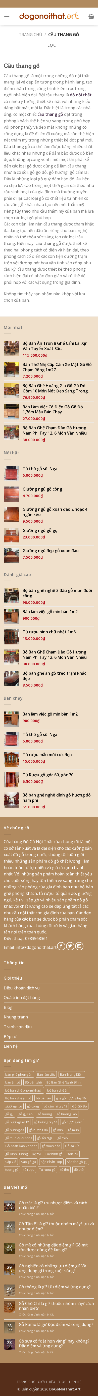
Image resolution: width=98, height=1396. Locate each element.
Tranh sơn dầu (18, 1027)
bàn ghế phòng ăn (18, 1074)
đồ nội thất (81, 95)
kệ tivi (36, 1154)
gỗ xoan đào (51, 1146)
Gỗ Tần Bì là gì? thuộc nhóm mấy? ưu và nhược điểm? (56, 1226)
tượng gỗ (12, 1169)
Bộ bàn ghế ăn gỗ (18, 1098)
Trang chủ (30, 34)
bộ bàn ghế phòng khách (23, 1090)
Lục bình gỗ (54, 1154)
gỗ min (58, 1130)
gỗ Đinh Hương (16, 1154)
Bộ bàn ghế (33, 1082)
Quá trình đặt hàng (22, 997)
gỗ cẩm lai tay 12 (55, 1106)
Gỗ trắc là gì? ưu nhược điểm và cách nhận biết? (53, 1205)
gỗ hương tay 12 (17, 1122)
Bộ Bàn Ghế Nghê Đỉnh (63, 1082)
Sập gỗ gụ (28, 1161)
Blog (8, 1007)
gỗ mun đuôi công (18, 1138)
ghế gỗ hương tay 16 (71, 1098)
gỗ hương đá (14, 1130)
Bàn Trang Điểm (71, 1074)
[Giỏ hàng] (91, 16)
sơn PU (72, 1154)
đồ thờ (79, 1169)
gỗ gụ (9, 1114)
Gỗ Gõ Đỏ (79, 1106)
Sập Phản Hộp (51, 1161)
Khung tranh (16, 1017)
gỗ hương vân (72, 1122)
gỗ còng (33, 1106)
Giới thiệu (13, 978)
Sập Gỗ (10, 1161)
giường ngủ (13, 1106)
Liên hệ (11, 1046)
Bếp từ (10, 1036)
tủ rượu (28, 1169)
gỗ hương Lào (67, 1114)
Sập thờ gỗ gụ (77, 1161)
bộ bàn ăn (43, 1098)
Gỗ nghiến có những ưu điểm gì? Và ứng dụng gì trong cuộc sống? (52, 1268)
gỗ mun (73, 1130)
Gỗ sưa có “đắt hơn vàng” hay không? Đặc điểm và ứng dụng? (54, 1343)
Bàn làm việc (46, 1074)
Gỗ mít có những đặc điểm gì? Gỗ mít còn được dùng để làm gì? (53, 1247)
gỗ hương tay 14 (45, 1122)
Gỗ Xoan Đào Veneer (21, 1146)
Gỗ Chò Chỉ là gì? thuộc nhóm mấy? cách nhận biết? (56, 1306)
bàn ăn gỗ (12, 1082)
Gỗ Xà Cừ (72, 1146)
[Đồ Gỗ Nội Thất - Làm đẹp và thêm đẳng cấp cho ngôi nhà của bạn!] (49, 16)
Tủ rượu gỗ (47, 1169)
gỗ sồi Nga (45, 1138)
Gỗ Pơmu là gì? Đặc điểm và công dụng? (56, 1324)
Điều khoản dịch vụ (22, 988)
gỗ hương (44, 1114)
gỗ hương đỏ (38, 1130)
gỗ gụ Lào (25, 1114)
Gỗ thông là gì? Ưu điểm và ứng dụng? (55, 1287)
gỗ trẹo (62, 1138)
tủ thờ (64, 1169)
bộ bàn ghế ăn (58, 1090)
